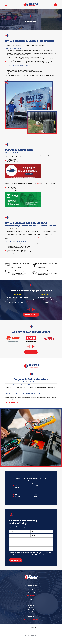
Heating (31, 607)
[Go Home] (27, 24)
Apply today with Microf (39, 237)
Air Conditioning (31, 605)
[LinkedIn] (37, 619)
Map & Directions (31, 595)
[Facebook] (28, 619)
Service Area (31, 609)
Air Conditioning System (31, 155)
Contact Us (31, 612)
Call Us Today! (30, 352)
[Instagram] (31, 619)
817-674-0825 (31, 585)
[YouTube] (34, 619)
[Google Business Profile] (25, 619)
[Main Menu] (6, 5)
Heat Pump (38, 183)
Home (31, 602)
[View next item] (33, 309)
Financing (31, 611)
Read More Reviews (29, 314)
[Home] (30, 5)
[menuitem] (25, 632)
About (31, 604)
